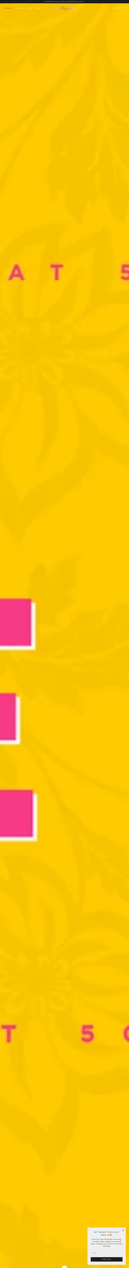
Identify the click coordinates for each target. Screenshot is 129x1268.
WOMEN (19, 8)
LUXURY (29, 8)
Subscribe (106, 1259)
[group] (64, 635)
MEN (38, 8)
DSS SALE (8, 8)
